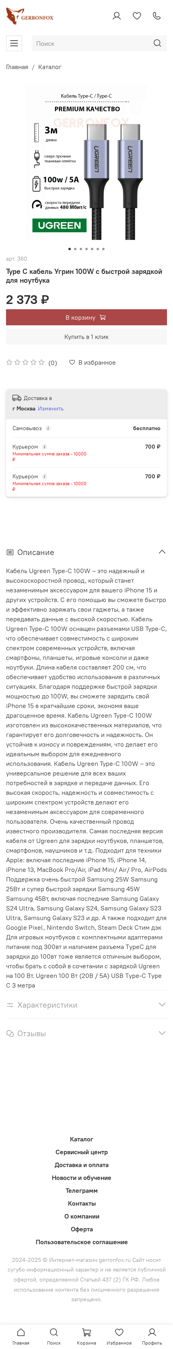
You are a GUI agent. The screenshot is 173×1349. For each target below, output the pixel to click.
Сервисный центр (82, 1152)
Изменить (51, 408)
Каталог (50, 67)
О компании (81, 1216)
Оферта (82, 1229)
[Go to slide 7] (103, 249)
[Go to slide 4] (86, 249)
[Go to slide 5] (92, 249)
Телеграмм (82, 1190)
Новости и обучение (81, 1177)
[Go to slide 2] (75, 249)
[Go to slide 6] (98, 249)
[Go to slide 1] (69, 249)
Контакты (82, 1203)
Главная (17, 67)
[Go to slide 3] (81, 249)
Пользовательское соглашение (82, 1242)
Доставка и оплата (82, 1165)
